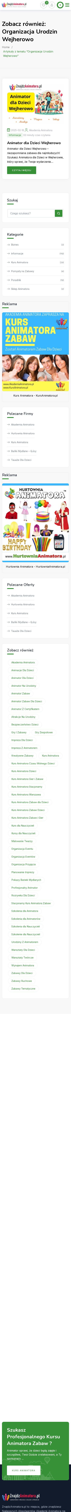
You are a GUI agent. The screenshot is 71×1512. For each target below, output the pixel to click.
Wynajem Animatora (22, 965)
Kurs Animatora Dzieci (23, 771)
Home (6, 47)
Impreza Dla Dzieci (22, 740)
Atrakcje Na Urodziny (23, 716)
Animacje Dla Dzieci (22, 670)
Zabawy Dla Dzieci (22, 973)
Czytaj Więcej (21, 170)
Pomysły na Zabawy (37, 271)
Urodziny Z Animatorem (24, 942)
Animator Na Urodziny (23, 685)
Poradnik (37, 280)
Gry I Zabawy (18, 732)
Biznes (37, 244)
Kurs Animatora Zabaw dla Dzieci (30, 802)
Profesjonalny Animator (24, 887)
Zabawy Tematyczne (23, 988)
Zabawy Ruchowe (21, 980)
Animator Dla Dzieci (22, 677)
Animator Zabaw (20, 693)
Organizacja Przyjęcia (23, 864)
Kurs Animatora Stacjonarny (26, 786)
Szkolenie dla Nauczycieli (25, 934)
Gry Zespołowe (44, 732)
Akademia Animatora (40, 130)
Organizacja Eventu (22, 848)
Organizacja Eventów (23, 856)
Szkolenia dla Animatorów (25, 918)
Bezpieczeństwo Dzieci (24, 724)
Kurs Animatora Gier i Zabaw (27, 779)
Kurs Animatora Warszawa (26, 794)
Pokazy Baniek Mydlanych (26, 879)
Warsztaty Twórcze (22, 957)
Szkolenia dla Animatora (24, 911)
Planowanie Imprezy (22, 872)
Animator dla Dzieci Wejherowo (34, 143)
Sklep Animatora (37, 288)
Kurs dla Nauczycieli (22, 825)
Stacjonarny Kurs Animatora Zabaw (31, 903)
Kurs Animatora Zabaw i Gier (27, 817)
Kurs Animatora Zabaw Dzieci (28, 810)
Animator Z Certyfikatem (25, 709)
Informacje (15, 135)
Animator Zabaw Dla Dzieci (26, 701)
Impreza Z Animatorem (24, 747)
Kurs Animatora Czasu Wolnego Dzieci (33, 763)
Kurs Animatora (37, 262)
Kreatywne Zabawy (22, 755)
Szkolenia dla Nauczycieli (25, 926)
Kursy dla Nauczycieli (23, 833)
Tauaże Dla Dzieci (21, 460)
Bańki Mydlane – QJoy (23, 451)
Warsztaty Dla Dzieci (23, 949)
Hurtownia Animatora (23, 433)
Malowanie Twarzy (22, 841)
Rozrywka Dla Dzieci (23, 895)
